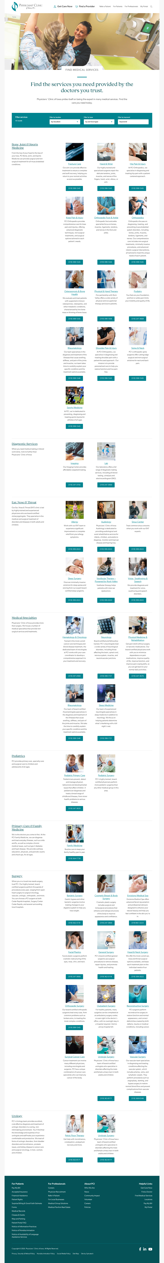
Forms (14, 1207)
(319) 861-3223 (137, 923)
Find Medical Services (143, 1196)
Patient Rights (17, 1200)
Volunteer (88, 1200)
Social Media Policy (64, 1254)
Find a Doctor (146, 1192)
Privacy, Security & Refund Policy (23, 1254)
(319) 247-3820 (74, 809)
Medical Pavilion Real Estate (59, 1207)
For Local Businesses (56, 1200)
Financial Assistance (20, 1196)
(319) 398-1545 (74, 188)
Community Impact (92, 1196)
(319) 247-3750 (74, 485)
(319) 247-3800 (106, 923)
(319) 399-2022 (74, 549)
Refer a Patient (105, 7)
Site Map (76, 1254)
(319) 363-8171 (106, 1098)
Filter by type (88, 117)
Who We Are (89, 1188)
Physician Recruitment (57, 1192)
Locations (148, 1200)
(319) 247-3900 (106, 485)
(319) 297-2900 (74, 676)
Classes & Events (18, 1215)
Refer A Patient (54, 1196)
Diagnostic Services (25, 444)
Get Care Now (64, 6)
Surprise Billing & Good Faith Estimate (27, 1203)
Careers (51, 1188)
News (86, 1192)
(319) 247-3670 (137, 676)
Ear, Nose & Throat (24, 502)
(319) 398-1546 (74, 378)
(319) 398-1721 (106, 676)
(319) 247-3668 (137, 319)
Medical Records (18, 1211)
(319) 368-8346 (137, 1098)
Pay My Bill (16, 1188)
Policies (87, 1207)
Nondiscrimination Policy (46, 1254)
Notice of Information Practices (24, 1227)
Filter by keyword (124, 117)
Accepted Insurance (19, 1192)
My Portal (144, 7)
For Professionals (131, 7)
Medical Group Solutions (58, 1203)
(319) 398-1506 (106, 319)
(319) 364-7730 (74, 859)
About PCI (89, 1184)
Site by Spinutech (87, 1254)
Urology (17, 1116)
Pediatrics (18, 756)
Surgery (17, 876)
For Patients (117, 7)
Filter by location (55, 117)
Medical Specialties (24, 617)
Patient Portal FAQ (19, 1223)
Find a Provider (87, 6)
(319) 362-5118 (74, 923)
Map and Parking (18, 1219)
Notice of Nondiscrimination (23, 1230)
